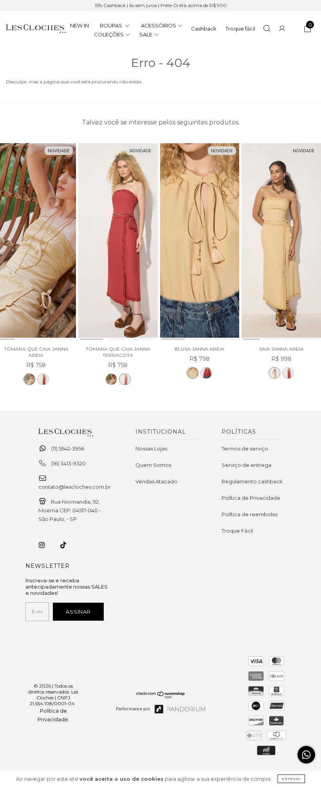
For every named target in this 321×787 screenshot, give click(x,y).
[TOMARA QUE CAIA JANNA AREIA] (29, 379)
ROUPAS (111, 25)
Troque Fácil (237, 531)
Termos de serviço (245, 448)
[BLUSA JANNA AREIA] (200, 241)
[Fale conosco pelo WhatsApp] (306, 755)
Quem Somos (153, 465)
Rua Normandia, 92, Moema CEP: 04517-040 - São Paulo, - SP (69, 510)
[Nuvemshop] (160, 696)
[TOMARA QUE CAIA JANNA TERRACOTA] (43, 379)
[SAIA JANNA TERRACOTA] (288, 373)
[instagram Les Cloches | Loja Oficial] (46, 545)
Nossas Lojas (151, 448)
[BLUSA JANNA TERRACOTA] (206, 373)
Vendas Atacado (156, 481)
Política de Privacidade (251, 498)
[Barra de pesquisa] (267, 29)
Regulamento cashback (252, 481)
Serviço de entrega (246, 465)
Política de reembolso (250, 514)
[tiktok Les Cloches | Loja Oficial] (68, 545)
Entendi (291, 779)
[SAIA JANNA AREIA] (281, 241)
